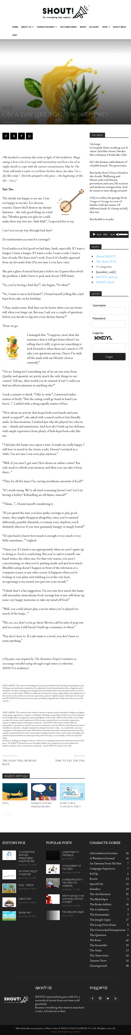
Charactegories (45, 27)
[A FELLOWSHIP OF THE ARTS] (53, 869)
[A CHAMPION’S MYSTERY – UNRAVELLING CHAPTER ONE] (9, 855)
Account (94, 27)
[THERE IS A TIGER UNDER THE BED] (43, 791)
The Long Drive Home (103, 925)
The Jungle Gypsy (100, 919)
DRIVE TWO (25, 899)
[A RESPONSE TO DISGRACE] (53, 855)
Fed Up (94, 873)
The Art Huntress (100, 894)
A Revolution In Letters (104, 853)
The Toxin (7, 107)
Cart (14, 35)
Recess (93, 879)
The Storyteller (98, 945)
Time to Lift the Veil (70, 761)
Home (15, 27)
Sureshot (95, 889)
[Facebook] (5, 136)
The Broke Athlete (100, 904)
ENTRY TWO (25, 912)
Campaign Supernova (102, 868)
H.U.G (5, 803)
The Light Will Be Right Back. (19, 762)
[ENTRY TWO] (9, 916)
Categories (105, 267)
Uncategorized (98, 965)
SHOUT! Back (119, 27)
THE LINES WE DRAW (73, 912)
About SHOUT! (106, 256)
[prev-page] (4, 813)
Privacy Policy (73, 1031)
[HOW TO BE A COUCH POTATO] (72, 791)
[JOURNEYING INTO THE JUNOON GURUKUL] (53, 883)
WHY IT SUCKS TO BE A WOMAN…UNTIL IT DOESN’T (73, 898)
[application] (109, 234)
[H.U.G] (14, 791)
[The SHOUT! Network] (65, 11)
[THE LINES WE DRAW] (53, 915)
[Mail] (108, 998)
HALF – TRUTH (26, 885)
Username (99, 305)
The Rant (95, 940)
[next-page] (10, 813)
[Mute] (117, 234)
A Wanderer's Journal (102, 858)
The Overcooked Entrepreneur (108, 930)
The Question (98, 935)
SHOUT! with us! (107, 277)
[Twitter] (13, 136)
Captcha (98, 333)
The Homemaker (99, 914)
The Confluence (68, 27)
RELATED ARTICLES (16, 776)
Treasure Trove (98, 960)
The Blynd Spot (99, 899)
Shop (104, 27)
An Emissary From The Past (105, 863)
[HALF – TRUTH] (9, 888)
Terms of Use (57, 1031)
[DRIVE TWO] (9, 902)
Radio (83, 27)
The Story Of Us (106, 261)
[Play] (94, 234)
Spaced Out (96, 884)
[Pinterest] (21, 136)
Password (99, 318)
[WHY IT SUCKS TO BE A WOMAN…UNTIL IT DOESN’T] (53, 899)
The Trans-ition (99, 955)
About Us (26, 27)
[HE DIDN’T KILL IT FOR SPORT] (9, 874)
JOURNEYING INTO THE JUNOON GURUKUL (72, 882)
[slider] (123, 234)
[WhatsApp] (29, 136)
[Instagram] (100, 998)
